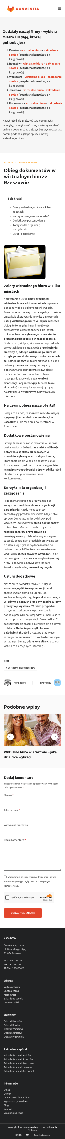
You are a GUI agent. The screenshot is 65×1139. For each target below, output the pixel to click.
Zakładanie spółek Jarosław (18, 1067)
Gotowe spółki (11, 1002)
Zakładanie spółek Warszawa (19, 1063)
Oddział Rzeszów (13, 1021)
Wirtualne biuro (12, 987)
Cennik (7, 1093)
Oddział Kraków (12, 1025)
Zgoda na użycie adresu (16, 1101)
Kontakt (8, 1109)
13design (32, 1130)
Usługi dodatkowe (23, 233)
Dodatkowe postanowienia (28, 220)
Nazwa (9, 795)
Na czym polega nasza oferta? (30, 216)
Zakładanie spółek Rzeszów (18, 1059)
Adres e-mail (12, 810)
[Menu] (59, 8)
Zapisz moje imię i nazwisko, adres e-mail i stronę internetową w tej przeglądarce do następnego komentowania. (30, 881)
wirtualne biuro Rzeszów (20, 667)
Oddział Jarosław (13, 1033)
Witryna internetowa (16, 825)
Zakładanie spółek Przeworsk (19, 1071)
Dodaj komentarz (15, 839)
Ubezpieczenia (11, 991)
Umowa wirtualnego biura (17, 1097)
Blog (6, 1105)
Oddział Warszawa (13, 1029)
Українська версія (13, 1113)
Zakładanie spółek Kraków (17, 1055)
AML (28, 1135)
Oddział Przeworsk (14, 1036)
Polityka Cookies (42, 1135)
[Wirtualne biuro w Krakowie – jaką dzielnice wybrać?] (32, 730)
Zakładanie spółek (13, 998)
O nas (7, 1090)
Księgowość (10, 994)
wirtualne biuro (28, 162)
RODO (19, 1135)
